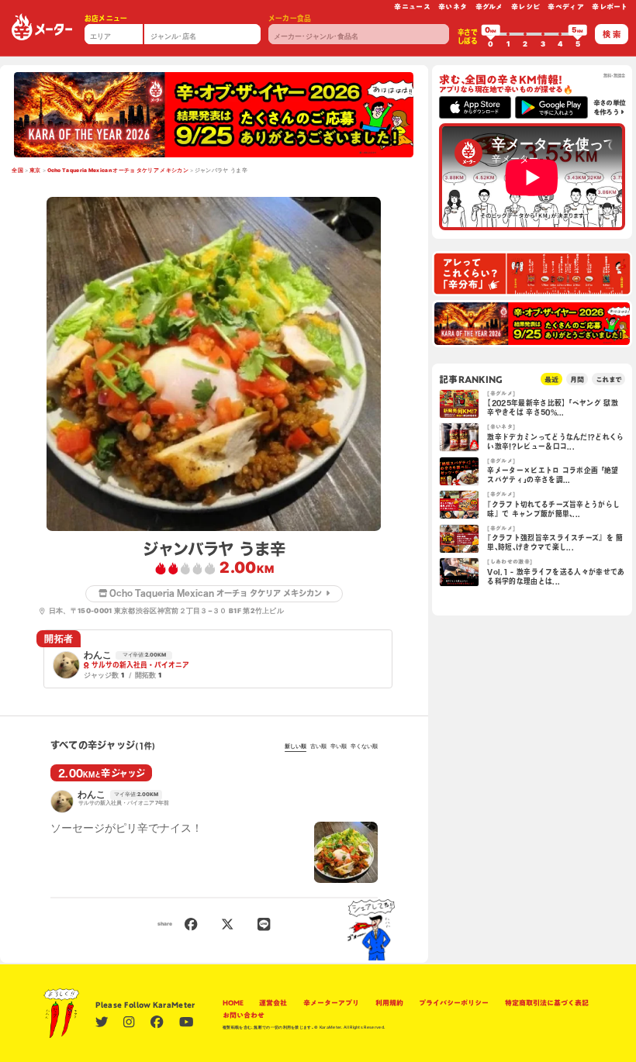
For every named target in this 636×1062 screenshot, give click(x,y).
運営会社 (273, 1002)
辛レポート (610, 6)
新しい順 (295, 746)
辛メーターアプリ (331, 1002)
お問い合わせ (243, 1015)
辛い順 (338, 746)
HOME (233, 1002)
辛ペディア (566, 6)
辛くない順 (364, 746)
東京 (35, 170)
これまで (608, 379)
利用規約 (389, 1002)
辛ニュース (412, 6)
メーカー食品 (290, 18)
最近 (551, 379)
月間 (577, 379)
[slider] (491, 34)
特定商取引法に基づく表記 (547, 1002)
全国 (17, 170)
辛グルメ (489, 6)
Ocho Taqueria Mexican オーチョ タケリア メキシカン (117, 170)
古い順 (318, 746)
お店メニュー (106, 18)
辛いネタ (452, 6)
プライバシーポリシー (454, 1002)
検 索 (611, 34)
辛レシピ (525, 6)
